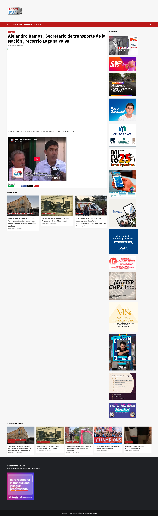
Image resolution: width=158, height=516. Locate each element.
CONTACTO (38, 24)
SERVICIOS (28, 24)
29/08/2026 (87, 226)
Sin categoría (99, 441)
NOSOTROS (17, 24)
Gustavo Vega (13, 45)
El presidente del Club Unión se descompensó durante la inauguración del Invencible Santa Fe (91, 221)
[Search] (150, 24)
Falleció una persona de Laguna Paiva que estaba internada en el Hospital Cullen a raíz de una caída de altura (19, 448)
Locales (10, 213)
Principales (11, 32)
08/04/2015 (21, 45)
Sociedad (52, 213)
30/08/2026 (19, 228)
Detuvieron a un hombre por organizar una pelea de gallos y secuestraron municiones (78, 448)
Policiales (16, 213)
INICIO (9, 24)
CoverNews (84, 513)
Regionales (30, 213)
